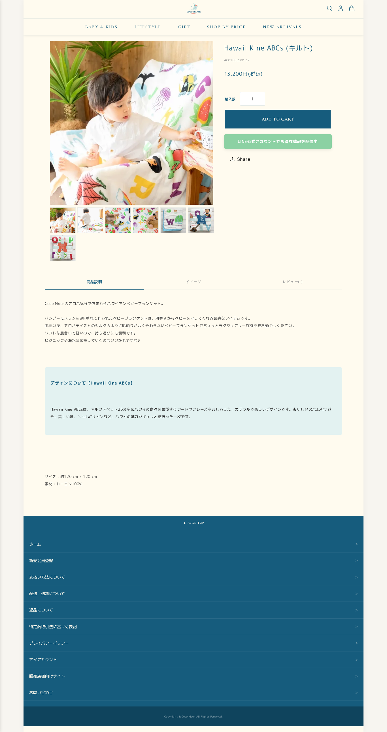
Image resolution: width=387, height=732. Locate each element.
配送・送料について (193, 593)
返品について (193, 610)
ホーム (193, 544)
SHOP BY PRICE (226, 27)
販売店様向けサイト (193, 676)
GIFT (184, 27)
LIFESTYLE (148, 27)
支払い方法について (193, 577)
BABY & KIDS (101, 27)
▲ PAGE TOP (193, 523)
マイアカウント (193, 659)
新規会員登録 (193, 560)
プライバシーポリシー (193, 643)
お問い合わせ (193, 692)
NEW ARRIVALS (282, 27)
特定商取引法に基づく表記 (193, 626)
